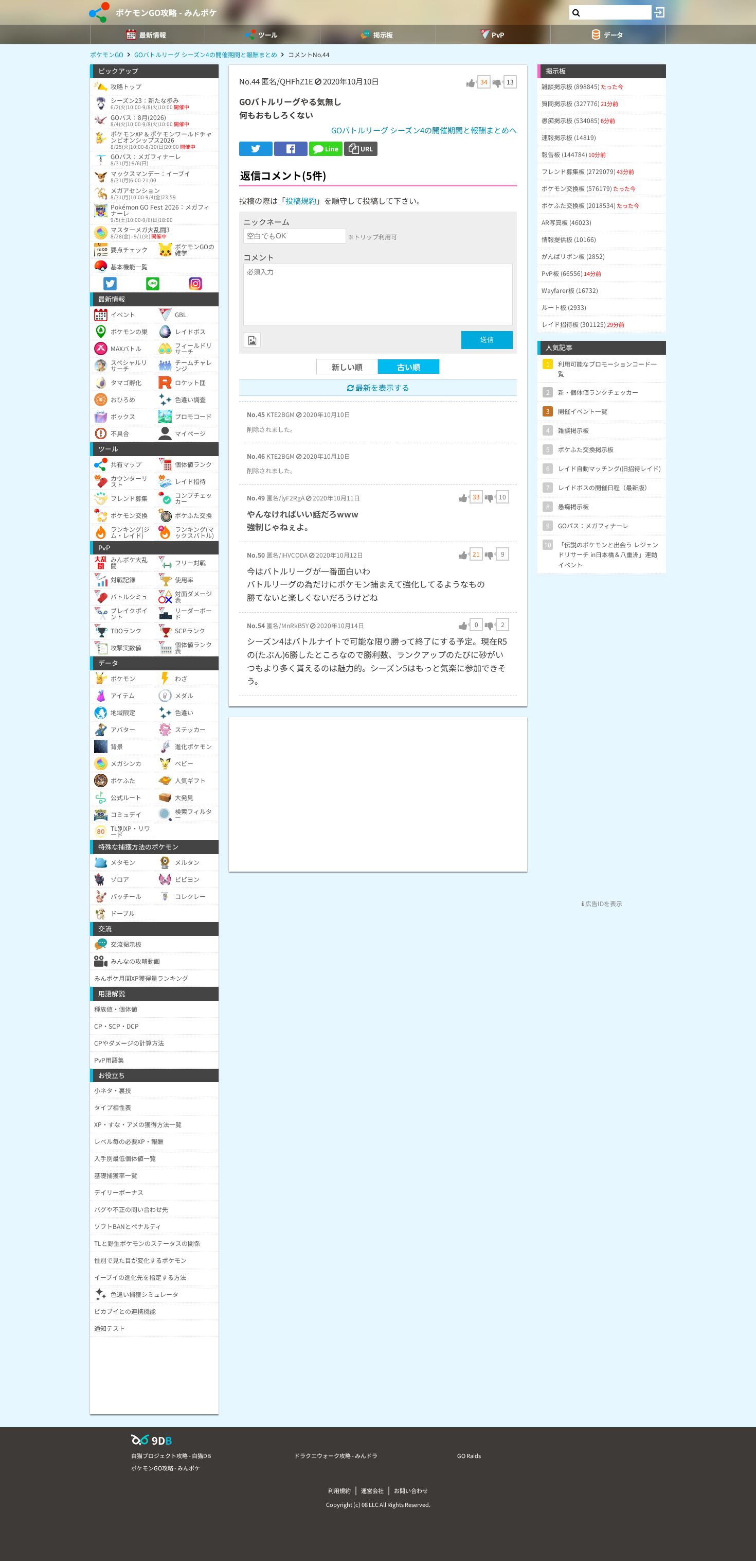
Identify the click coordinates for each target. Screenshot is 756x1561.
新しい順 (347, 366)
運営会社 (372, 1490)
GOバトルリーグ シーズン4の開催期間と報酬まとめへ (424, 130)
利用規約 (339, 1490)
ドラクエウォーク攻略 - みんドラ (335, 1455)
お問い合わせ (411, 1490)
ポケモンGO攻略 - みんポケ (166, 12)
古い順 (408, 366)
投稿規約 (300, 200)
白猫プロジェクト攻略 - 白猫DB (171, 1455)
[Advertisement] (378, 789)
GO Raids (469, 1455)
